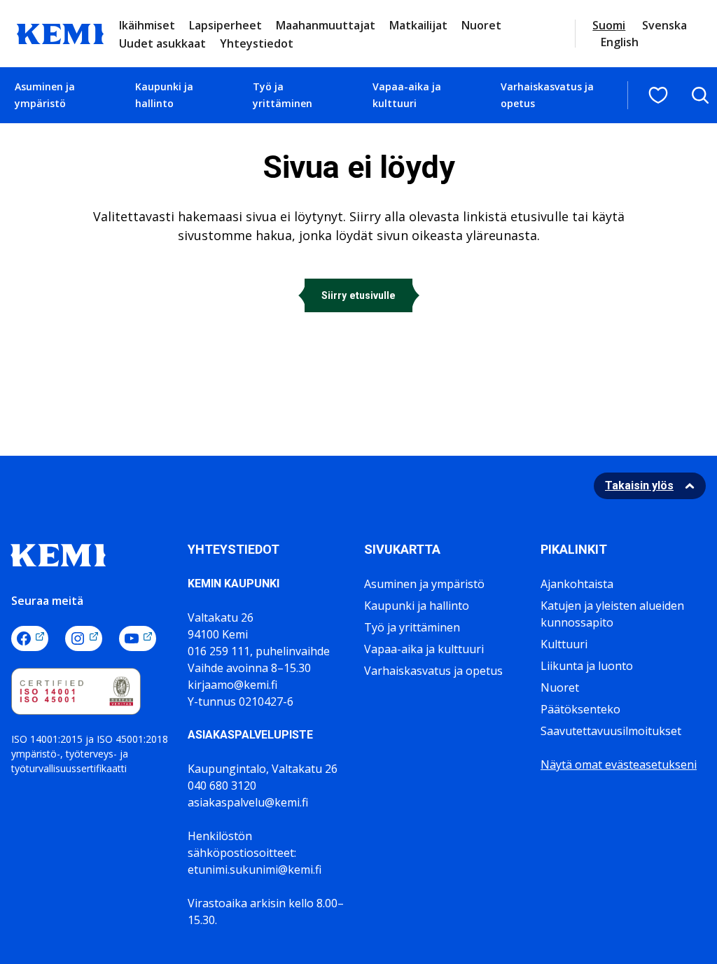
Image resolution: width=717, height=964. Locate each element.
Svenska (664, 25)
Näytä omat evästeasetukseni (619, 764)
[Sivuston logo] (60, 32)
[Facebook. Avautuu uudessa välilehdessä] (29, 638)
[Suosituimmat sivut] (658, 95)
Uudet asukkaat (162, 43)
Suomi (608, 25)
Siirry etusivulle (358, 295)
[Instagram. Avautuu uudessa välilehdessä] (83, 638)
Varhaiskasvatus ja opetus (547, 95)
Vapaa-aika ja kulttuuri (407, 95)
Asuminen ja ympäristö (45, 95)
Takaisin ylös (639, 485)
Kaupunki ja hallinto (164, 95)
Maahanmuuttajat (325, 25)
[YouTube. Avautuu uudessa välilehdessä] (137, 638)
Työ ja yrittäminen (282, 95)
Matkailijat (418, 25)
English (620, 42)
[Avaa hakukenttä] (700, 95)
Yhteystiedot (256, 43)
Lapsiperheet (225, 25)
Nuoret (481, 25)
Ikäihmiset (147, 25)
